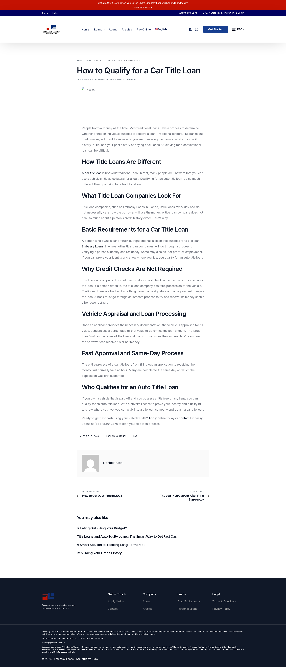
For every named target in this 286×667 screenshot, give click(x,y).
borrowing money (116, 436)
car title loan (93, 173)
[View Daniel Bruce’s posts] (90, 463)
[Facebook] (190, 28)
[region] (43, 641)
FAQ (135, 436)
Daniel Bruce (84, 79)
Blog (119, 79)
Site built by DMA (87, 659)
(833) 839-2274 (189, 13)
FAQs (55, 13)
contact (184, 418)
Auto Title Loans (89, 436)
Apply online (158, 418)
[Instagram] (196, 28)
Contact (46, 13)
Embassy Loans (92, 246)
